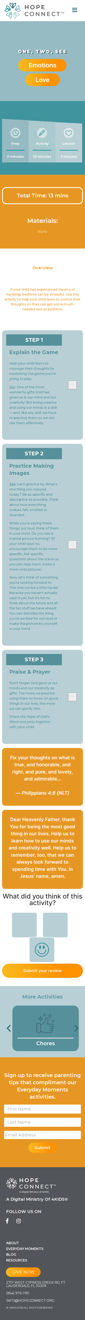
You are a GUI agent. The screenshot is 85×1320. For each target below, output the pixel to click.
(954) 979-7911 (17, 1293)
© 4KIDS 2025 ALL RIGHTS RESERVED (29, 1307)
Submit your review (42, 970)
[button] (8, 1028)
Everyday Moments (25, 1249)
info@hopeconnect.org (30, 1301)
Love (42, 79)
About (12, 1243)
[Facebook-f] (7, 1221)
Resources (16, 1260)
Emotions (42, 65)
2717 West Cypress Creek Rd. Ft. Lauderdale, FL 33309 (36, 1284)
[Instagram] (18, 1221)
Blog (11, 1255)
